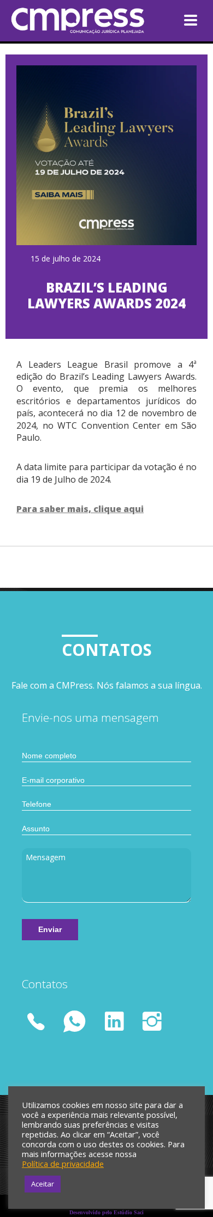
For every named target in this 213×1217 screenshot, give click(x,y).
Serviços (95, 34)
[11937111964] (75, 1021)
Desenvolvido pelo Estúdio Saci (106, 1212)
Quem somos (106, 16)
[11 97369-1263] (38, 1023)
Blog (85, 68)
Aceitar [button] (42, 1184)
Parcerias (98, 51)
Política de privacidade (63, 1164)
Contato (97, 85)
